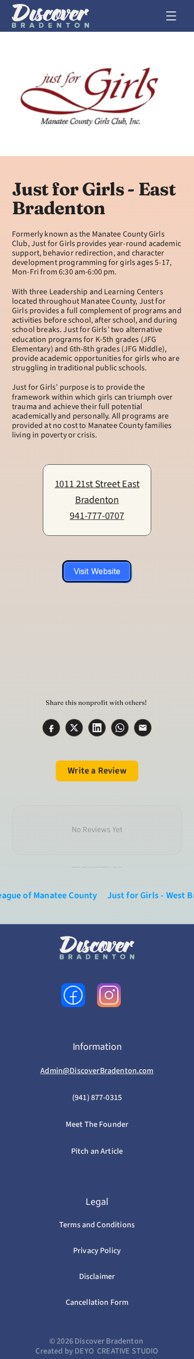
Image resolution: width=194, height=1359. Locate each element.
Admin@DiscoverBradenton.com (96, 1070)
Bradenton (97, 500)
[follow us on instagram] (109, 995)
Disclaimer (97, 1276)
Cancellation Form (97, 1302)
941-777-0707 (97, 516)
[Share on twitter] (74, 728)
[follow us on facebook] (73, 995)
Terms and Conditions (97, 1224)
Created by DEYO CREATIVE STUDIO (96, 1351)
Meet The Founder (97, 1124)
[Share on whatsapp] (120, 728)
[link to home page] (50, 16)
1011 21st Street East (97, 484)
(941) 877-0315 (97, 1097)
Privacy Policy (97, 1250)
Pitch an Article (97, 1151)
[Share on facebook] (51, 728)
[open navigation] (171, 16)
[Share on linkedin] (97, 728)
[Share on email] (143, 728)
